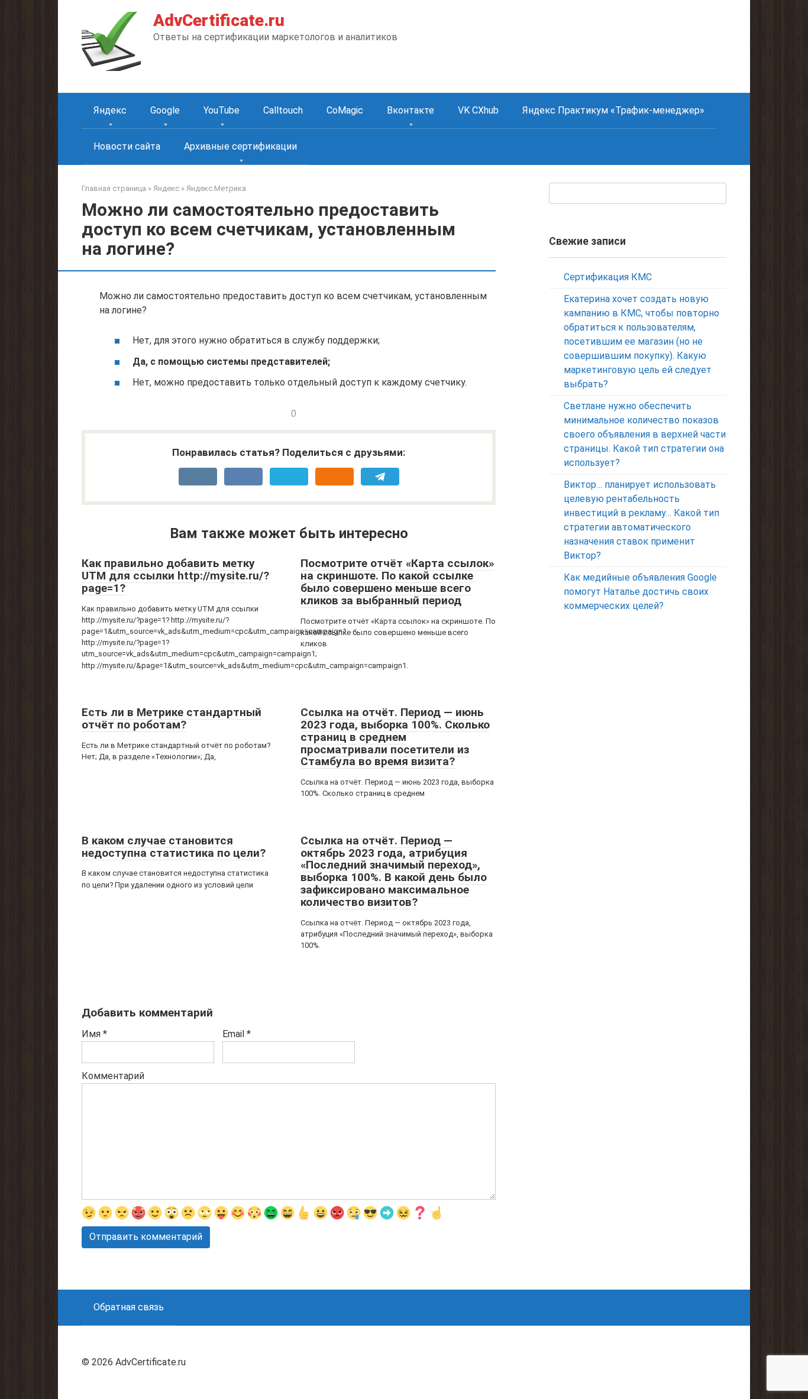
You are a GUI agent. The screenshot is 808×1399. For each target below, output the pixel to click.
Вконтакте (410, 110)
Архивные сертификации (240, 146)
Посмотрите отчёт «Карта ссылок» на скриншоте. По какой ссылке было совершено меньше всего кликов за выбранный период (397, 581)
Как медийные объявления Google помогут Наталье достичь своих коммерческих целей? (640, 591)
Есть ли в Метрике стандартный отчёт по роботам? (171, 718)
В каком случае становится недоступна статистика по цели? (174, 847)
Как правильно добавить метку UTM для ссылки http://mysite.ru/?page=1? (175, 575)
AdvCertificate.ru (219, 20)
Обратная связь (128, 1307)
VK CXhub (478, 110)
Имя (94, 1033)
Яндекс (110, 110)
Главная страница (114, 188)
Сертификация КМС (608, 277)
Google (165, 110)
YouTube (221, 110)
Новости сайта (126, 146)
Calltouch (283, 110)
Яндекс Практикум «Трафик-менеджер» (613, 110)
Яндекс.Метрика (216, 188)
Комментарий (113, 1075)
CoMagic (345, 110)
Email (236, 1033)
